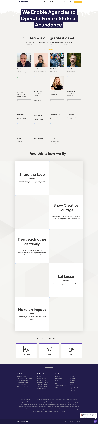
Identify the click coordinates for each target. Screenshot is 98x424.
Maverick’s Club (58, 378)
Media (65, 1)
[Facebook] (71, 387)
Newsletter (72, 382)
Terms (65, 421)
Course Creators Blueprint (42, 384)
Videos (56, 387)
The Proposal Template (21, 376)
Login (71, 1)
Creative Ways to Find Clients (23, 388)
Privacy (78, 421)
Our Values (72, 376)
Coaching (52, 1)
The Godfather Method (41, 380)
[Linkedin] (71, 390)
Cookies (71, 421)
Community (59, 1)
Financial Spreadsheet (21, 384)
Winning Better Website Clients (23, 380)
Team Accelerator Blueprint (42, 382)
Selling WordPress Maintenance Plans (24, 378)
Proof (71, 354)
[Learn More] (26, 349)
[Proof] (72, 349)
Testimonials (72, 380)
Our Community (73, 378)
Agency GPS (57, 376)
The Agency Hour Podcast (60, 385)
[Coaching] (49, 349)
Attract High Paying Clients (22, 390)
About (45, 1)
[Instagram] (74, 390)
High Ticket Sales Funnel (41, 388)
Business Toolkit (20, 393)
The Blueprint (39, 376)
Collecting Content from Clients (23, 386)
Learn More (26, 354)
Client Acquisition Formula (42, 386)
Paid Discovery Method (41, 378)
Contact (71, 384)
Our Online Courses (42, 373)
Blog (56, 383)
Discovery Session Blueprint (22, 382)
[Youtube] (77, 387)
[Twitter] (74, 387)
